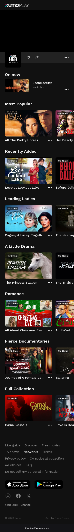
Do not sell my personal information (32, 472)
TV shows (12, 452)
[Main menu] (66, 5)
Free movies (51, 445)
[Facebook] (18, 496)
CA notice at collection (47, 458)
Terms (47, 452)
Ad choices (13, 465)
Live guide (13, 445)
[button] (37, 85)
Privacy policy (15, 458)
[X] (28, 496)
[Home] (17, 5)
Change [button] (26, 504)
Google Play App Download (49, 485)
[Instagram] (8, 496)
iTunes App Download (17, 485)
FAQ (29, 465)
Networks (30, 452)
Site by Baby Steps (57, 518)
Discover (31, 445)
